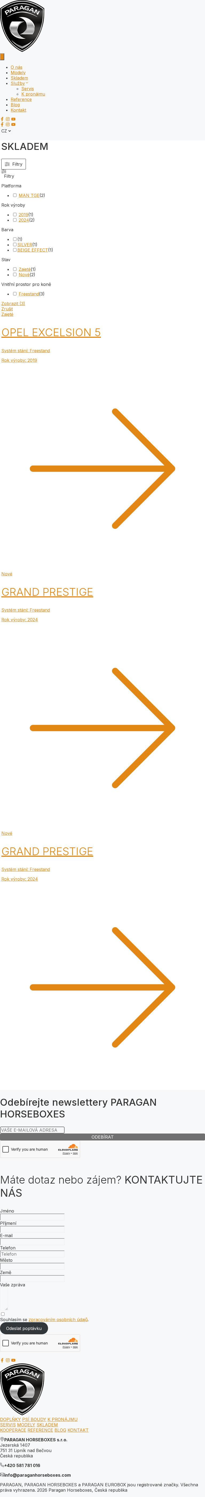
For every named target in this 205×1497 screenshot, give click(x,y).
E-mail (6, 1235)
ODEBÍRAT (103, 1137)
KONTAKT (78, 1430)
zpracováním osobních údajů (58, 1319)
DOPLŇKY (10, 1419)
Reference (21, 99)
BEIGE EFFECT (32, 250)
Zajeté (25, 269)
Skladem (19, 78)
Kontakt (18, 110)
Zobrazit (13, 303)
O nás (16, 67)
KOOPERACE (13, 1430)
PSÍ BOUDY (34, 1419)
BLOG (60, 1430)
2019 (23, 214)
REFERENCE (40, 1430)
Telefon (7, 1247)
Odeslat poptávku (24, 1328)
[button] (27, 83)
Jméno (7, 1211)
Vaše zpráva (12, 1284)
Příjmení (8, 1223)
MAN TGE (29, 195)
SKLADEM (47, 1424)
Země (5, 1272)
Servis (27, 88)
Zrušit (7, 309)
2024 (24, 220)
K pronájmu (33, 94)
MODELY (26, 1424)
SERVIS (8, 1424)
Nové (24, 274)
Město (6, 1260)
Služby (18, 83)
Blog (15, 104)
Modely (18, 72)
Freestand (29, 294)
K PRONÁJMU (63, 1419)
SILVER (24, 244)
